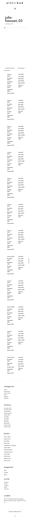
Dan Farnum (7, 460)
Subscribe (6, 489)
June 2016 (20, 232)
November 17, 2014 (9, 23)
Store (5, 470)
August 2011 (10, 373)
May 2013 (20, 311)
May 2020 (21, 130)
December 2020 (7, 408)
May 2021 (20, 104)
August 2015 (10, 273)
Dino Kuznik (7, 456)
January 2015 (10, 256)
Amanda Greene (8, 452)
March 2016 (21, 239)
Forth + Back (7, 436)
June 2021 (21, 102)
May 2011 (20, 361)
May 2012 (20, 335)
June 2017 (20, 206)
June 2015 (20, 258)
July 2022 (20, 74)
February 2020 (7, 425)
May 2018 (20, 182)
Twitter (5, 487)
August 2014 (10, 299)
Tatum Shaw (7, 447)
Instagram (6, 485)
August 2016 (10, 249)
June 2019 (20, 154)
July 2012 (20, 331)
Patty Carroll (7, 439)
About (5, 474)
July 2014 (20, 280)
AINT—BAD (15, 3)
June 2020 (21, 128)
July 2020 (20, 126)
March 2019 (21, 161)
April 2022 (21, 80)
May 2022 (21, 78)
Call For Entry (7, 393)
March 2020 (21, 135)
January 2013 (10, 306)
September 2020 (8, 413)
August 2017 (10, 223)
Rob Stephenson (8, 449)
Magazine (6, 398)
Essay (5, 394)
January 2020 (7, 426)
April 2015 (20, 263)
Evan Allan (6, 441)
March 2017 (21, 213)
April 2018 (21, 184)
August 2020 (10, 145)
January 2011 (10, 357)
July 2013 (20, 306)
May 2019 (20, 156)
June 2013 (20, 309)
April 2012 (21, 337)
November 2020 (7, 409)
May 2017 (20, 208)
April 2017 (21, 211)
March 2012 (21, 340)
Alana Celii (6, 443)
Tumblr (5, 484)
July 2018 (20, 178)
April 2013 (20, 313)
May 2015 (20, 260)
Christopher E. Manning (10, 445)
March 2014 (21, 289)
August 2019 (10, 171)
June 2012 (21, 333)
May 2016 (20, 234)
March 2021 (21, 109)
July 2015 (20, 256)
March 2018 (21, 187)
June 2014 (21, 283)
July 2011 (20, 357)
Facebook (6, 482)
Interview (6, 396)
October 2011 (10, 367)
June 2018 (20, 180)
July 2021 (20, 100)
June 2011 (20, 359)
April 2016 (21, 237)
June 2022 (21, 76)
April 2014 (21, 287)
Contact (6, 472)
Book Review (7, 391)
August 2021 (10, 119)
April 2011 (20, 363)
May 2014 (20, 285)
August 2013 (10, 324)
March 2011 (21, 366)
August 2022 (10, 93)
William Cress (7, 458)
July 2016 (20, 230)
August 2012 (10, 350)
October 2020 (7, 411)
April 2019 (21, 158)
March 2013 (21, 315)
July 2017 (20, 204)
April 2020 (21, 132)
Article (5, 389)
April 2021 (21, 106)
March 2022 (21, 83)
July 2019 (20, 152)
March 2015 (21, 265)
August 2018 (10, 197)
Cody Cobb (7, 454)
